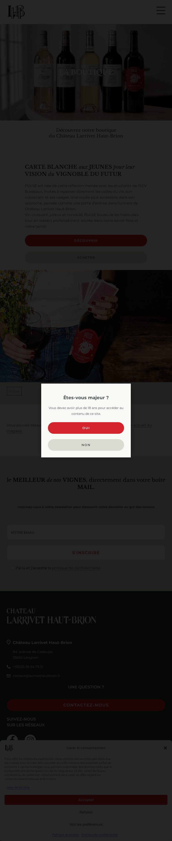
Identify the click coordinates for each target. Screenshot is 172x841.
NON (86, 445)
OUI (86, 428)
